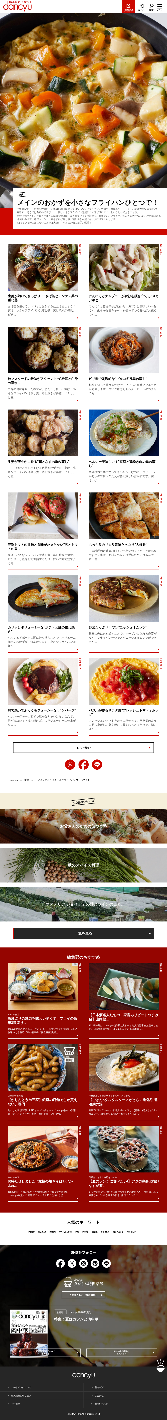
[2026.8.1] (124, 1067)
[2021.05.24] (124, 350)
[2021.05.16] (124, 681)
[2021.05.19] (43, 598)
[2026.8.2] (124, 1149)
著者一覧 (99, 1387)
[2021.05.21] (43, 515)
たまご (131, 1232)
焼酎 (31, 1232)
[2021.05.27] (43, 267)
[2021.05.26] (124, 267)
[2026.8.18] (124, 986)
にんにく (118, 1232)
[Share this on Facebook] (83, 764)
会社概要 (15, 1404)
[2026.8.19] (43, 1149)
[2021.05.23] (43, 433)
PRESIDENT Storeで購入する (45, 1352)
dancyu (14, 780)
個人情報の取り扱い (21, 1395)
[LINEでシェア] (97, 764)
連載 (26, 780)
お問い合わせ (101, 1404)
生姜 (85, 1232)
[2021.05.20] (124, 515)
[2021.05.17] (43, 681)
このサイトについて (21, 1387)
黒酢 (95, 1232)
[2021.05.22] (124, 433)
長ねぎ (105, 1232)
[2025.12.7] (43, 1067)
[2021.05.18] (124, 598)
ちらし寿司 (65, 1232)
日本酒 (42, 1232)
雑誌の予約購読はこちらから (121, 1352)
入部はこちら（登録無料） (83, 1295)
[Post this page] (70, 764)
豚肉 (53, 1232)
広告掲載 (99, 1395)
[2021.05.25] (43, 350)
